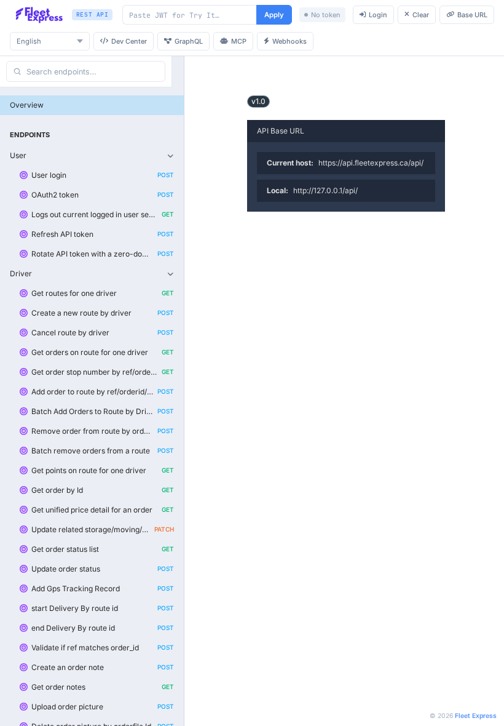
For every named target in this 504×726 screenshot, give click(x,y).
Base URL (472, 14)
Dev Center (129, 41)
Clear (420, 14)
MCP (238, 41)
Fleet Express (476, 716)
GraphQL (189, 41)
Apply (274, 14)
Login (378, 14)
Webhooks (289, 41)
